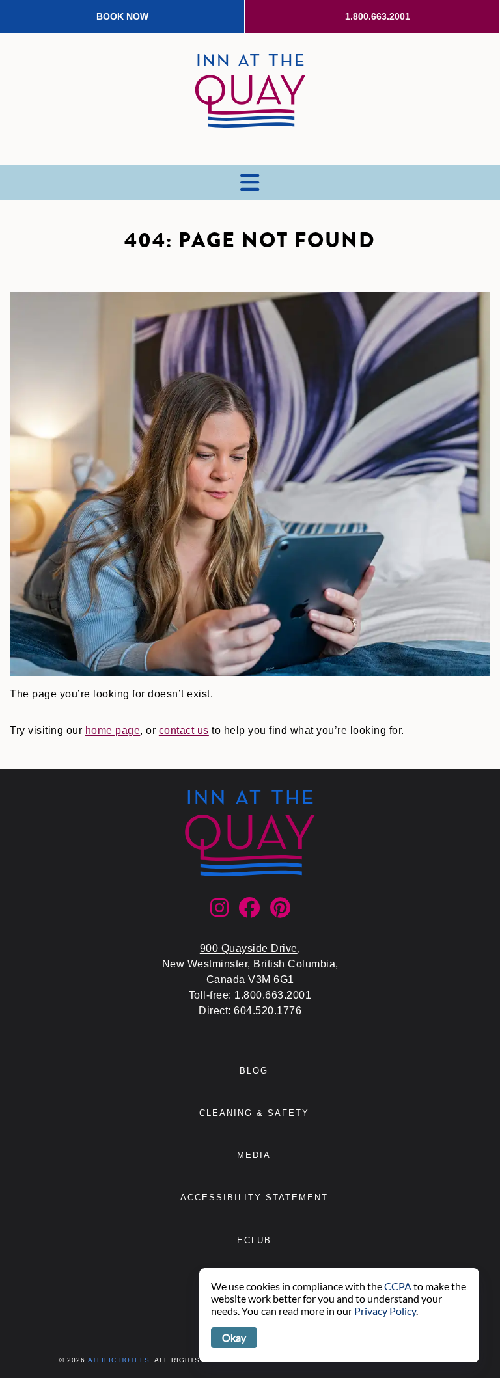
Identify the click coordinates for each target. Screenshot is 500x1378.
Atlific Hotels (119, 1360)
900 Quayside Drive (249, 948)
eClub (254, 1240)
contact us (184, 730)
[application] (339, 1315)
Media (254, 1155)
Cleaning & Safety (254, 1113)
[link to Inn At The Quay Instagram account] (219, 911)
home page (113, 730)
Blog (254, 1070)
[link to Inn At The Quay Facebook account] (249, 911)
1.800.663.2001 (377, 16)
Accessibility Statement (254, 1197)
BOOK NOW (122, 16)
